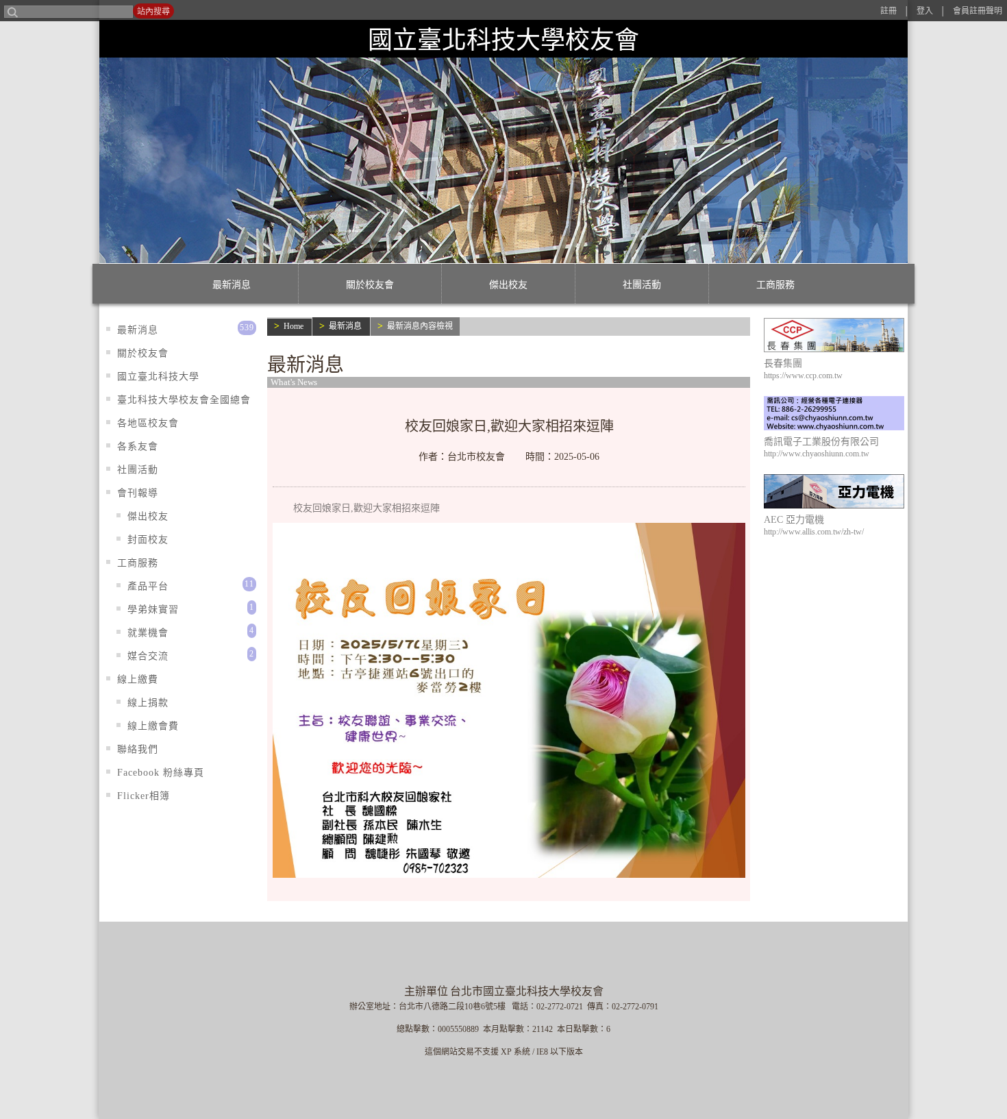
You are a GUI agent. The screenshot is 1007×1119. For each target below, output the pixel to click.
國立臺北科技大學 (158, 376)
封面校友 (148, 539)
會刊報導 (137, 493)
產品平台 (148, 586)
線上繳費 (137, 679)
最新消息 (231, 285)
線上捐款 (148, 703)
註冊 (888, 11)
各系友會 (137, 446)
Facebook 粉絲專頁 (160, 772)
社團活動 (642, 285)
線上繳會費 (153, 726)
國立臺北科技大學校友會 (503, 40)
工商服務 (775, 285)
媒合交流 (148, 656)
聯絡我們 (137, 749)
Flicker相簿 (143, 796)
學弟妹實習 (153, 609)
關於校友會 (370, 285)
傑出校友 (508, 285)
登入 (925, 11)
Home (293, 326)
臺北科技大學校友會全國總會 (184, 400)
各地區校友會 (148, 423)
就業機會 (148, 633)
